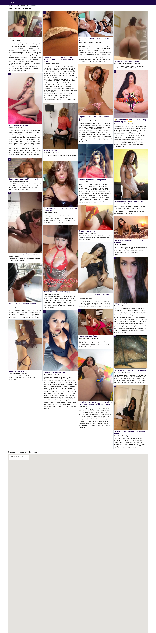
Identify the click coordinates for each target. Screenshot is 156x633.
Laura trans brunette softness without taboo (129, 433)
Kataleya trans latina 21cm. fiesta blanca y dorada (130, 241)
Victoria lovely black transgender (92, 180)
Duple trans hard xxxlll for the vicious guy (94, 118)
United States (19, 5)
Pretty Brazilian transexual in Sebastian (130, 370)
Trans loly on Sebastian (18, 126)
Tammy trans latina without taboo (57, 292)
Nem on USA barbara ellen (54, 372)
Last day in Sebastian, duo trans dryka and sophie (94, 295)
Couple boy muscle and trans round (23, 179)
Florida (26, 5)
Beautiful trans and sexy (18, 371)
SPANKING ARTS (13, 2)
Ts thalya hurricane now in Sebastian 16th (94, 39)
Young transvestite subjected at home (24, 254)
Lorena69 (13, 38)
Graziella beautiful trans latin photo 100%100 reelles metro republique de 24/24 (59, 59)
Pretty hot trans (120, 304)
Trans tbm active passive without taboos (22, 305)
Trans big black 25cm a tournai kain (128, 202)
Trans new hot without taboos (126, 61)
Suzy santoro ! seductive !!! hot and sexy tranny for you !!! (60, 209)
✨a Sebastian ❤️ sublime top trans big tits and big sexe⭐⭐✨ (130, 121)
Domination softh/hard (88, 336)
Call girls (10, 5)
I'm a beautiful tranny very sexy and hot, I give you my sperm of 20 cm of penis (95, 403)
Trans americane (50, 150)
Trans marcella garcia (87, 231)
